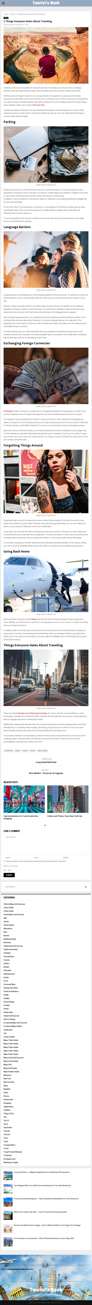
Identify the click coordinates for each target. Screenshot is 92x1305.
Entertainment (9, 974)
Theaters (7, 1110)
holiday (33, 619)
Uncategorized (9, 1159)
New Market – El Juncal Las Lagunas (46, 773)
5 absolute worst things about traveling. (31, 713)
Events (6, 977)
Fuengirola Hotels (11, 988)
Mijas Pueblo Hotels (11, 1072)
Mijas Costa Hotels (11, 1061)
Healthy (6, 998)
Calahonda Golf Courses (13, 946)
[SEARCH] (85, 886)
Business (7, 942)
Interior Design (9, 1019)
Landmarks (8, 1030)
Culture (6, 963)
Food (6, 981)
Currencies (8, 750)
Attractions (8, 928)
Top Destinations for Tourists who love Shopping (21, 817)
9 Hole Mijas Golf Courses (14, 914)
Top (5, 1117)
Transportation (9, 1145)
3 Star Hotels (9, 908)
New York (7, 1079)
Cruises (7, 960)
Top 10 (6, 1120)
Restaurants (8, 1099)
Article (6, 922)
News (6, 1086)
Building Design (10, 939)
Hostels (7, 1005)
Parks (6, 1093)
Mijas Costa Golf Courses (14, 1058)
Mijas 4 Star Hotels (11, 1051)
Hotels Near (8, 1012)
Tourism (7, 1134)
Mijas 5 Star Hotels (11, 1054)
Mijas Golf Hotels (10, 1068)
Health (6, 995)
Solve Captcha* (11, 866)
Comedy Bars (9, 956)
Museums (7, 1075)
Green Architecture (11, 991)
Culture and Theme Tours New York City (64, 816)
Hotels (6, 1009)
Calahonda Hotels (11, 949)
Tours (6, 1138)
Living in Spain (9, 1037)
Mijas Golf (8, 1065)
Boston (6, 936)
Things (25, 750)
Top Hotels (8, 1127)
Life (5, 1033)
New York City (9, 1082)
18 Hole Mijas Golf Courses (14, 904)
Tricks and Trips (38, 105)
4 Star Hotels (9, 911)
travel (32, 750)
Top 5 (6, 1124)
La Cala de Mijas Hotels (13, 1026)
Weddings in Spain (11, 1162)
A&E (5, 918)
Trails (6, 1141)
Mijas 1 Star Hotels (11, 1040)
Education (8, 970)
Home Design (9, 1002)
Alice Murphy (10, 25)
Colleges (7, 953)
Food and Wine (9, 984)
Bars (5, 932)
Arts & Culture (9, 925)
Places (6, 1096)
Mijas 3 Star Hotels (11, 1047)
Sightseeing (8, 1107)
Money (17, 750)
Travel (6, 18)
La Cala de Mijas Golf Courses (15, 1023)
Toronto (7, 1131)
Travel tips (8, 1155)
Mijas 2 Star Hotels (11, 1044)
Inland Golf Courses (11, 1016)
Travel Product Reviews (13, 1152)
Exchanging (8, 411)
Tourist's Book (46, 3)
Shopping (7, 1103)
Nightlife (7, 1089)
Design (6, 967)
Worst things (42, 750)
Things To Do (9, 1113)
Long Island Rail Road (46, 762)
